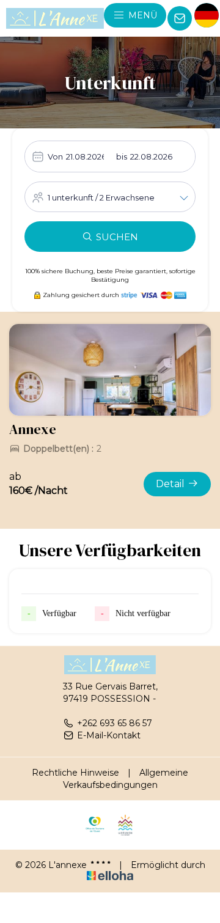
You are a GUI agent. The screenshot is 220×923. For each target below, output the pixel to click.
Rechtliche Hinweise (75, 772)
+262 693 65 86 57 (114, 723)
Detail (170, 484)
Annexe (32, 429)
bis (121, 156)
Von (55, 156)
